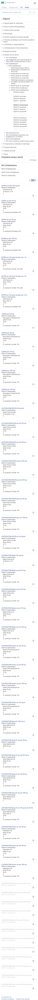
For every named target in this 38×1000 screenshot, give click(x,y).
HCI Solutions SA (6, 997)
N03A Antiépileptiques (8, 169)
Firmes (27, 7)
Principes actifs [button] (13, 7)
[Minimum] (30, 180)
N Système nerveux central (12, 157)
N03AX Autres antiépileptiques (10, 172)
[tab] (19, 23)
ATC (21, 7)
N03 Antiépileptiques (9, 165)
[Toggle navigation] (35, 3)
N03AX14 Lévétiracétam (8, 175)
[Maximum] (35, 180)
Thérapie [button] (4, 7)
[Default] (33, 180)
